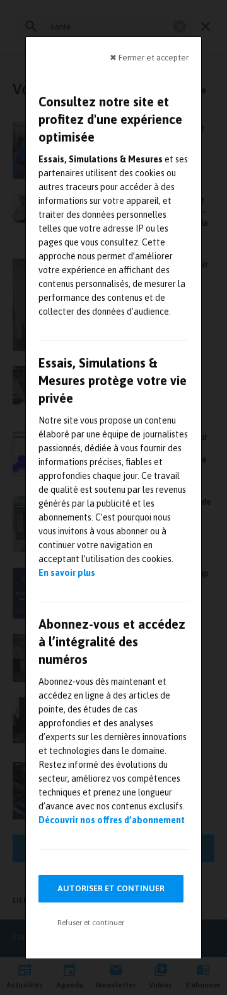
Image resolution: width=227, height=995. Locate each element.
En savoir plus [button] (66, 573)
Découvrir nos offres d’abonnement (111, 820)
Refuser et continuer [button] (90, 922)
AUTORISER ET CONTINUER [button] (111, 888)
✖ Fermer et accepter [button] (149, 57)
